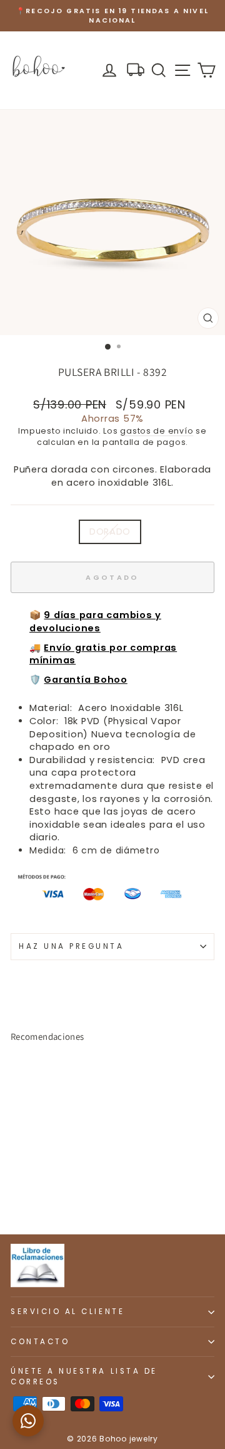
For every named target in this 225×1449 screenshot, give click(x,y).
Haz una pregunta (71, 946)
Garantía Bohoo (85, 679)
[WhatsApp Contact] (28, 1420)
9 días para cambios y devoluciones (95, 621)
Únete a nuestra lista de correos (84, 1376)
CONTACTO (40, 1342)
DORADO (110, 531)
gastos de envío (156, 430)
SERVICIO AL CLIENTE (67, 1312)
